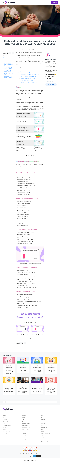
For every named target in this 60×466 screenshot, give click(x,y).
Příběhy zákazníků (25, 429)
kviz (3, 417)
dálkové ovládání (6, 431)
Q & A (4, 423)
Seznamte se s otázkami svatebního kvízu (8, 64)
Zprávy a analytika (6, 433)
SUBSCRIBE (51, 84)
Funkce (4, 415)
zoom (23, 441)
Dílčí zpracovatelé (44, 441)
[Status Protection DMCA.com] (37, 456)
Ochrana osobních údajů (45, 433)
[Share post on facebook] (13, 53)
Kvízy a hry (30, 47)
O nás (42, 425)
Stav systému (22, 456)
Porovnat (23, 417)
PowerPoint (24, 437)
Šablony (23, 421)
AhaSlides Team (50, 59)
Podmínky (43, 431)
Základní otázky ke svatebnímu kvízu (8, 77)
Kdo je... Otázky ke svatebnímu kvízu (8, 68)
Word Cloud (5, 421)
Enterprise (43, 419)
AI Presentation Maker (7, 425)
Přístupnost (43, 439)
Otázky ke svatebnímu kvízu (8, 60)
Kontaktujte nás (44, 427)
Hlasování (5, 419)
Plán (41, 417)
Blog (23, 419)
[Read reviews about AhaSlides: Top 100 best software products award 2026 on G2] (25, 449)
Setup (4, 57)
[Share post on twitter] (10, 53)
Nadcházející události (26, 423)
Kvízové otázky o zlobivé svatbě (7, 71)
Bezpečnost (43, 437)
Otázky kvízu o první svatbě (8, 74)
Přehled (4, 427)
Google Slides (24, 435)
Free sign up (54, 2)
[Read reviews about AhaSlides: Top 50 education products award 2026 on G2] (30, 449)
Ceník (42, 415)
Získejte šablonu (22, 334)
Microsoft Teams (25, 439)
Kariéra (42, 429)
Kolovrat (4, 429)
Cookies (42, 435)
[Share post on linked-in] (7, 53)
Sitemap (29, 456)
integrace (24, 433)
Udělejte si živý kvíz (30, 155)
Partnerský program (26, 427)
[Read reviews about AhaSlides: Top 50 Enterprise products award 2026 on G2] (35, 449)
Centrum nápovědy (26, 425)
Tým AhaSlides (25, 49)
